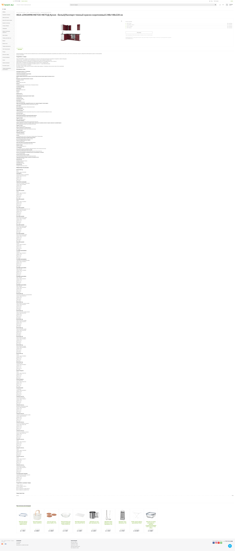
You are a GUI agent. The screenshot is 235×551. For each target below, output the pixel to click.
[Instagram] (216, 543)
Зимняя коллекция (6, 62)
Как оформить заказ (75, 547)
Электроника (5, 35)
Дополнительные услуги (75, 546)
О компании (18, 542)
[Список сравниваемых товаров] (220, 5)
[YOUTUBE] (219, 543)
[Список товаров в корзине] (229, 5)
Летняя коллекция (6, 57)
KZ (231, 1)
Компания (18, 540)
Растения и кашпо (6, 65)
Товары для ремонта (7, 46)
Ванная (4, 40)
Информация (74, 540)
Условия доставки (74, 543)
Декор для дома (6, 17)
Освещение (5, 28)
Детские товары (6, 54)
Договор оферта (74, 542)
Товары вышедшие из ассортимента (7, 69)
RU (232, 1)
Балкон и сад (5, 43)
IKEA (5, 9)
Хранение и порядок (6, 14)
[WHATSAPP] (221, 543)
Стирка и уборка (6, 25)
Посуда (4, 51)
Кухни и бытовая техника (7, 20)
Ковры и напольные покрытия (6, 32)
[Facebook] (214, 543)
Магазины (18, 543)
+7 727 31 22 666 (228, 541)
